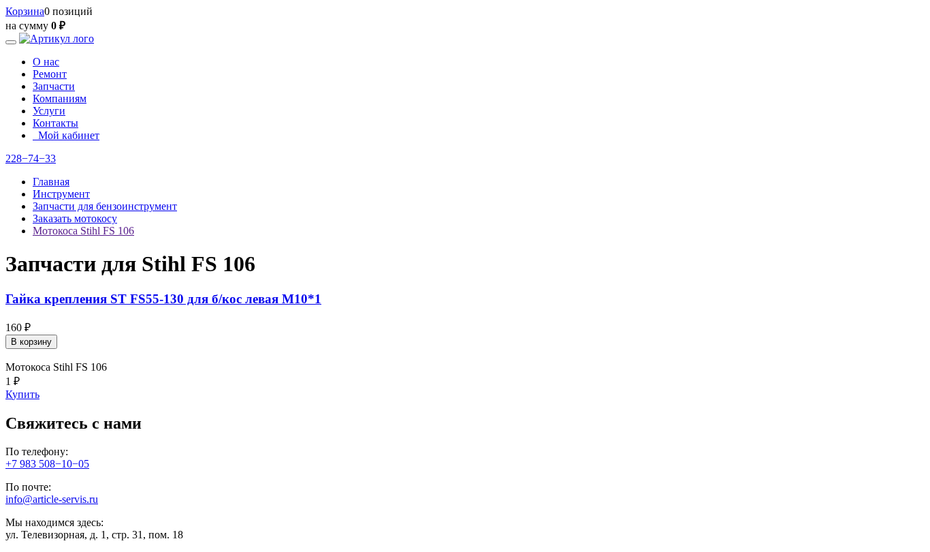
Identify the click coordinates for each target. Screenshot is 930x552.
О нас (46, 61)
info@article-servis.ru (51, 499)
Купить (22, 394)
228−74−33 (30, 158)
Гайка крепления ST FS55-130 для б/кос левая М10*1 (163, 299)
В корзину (31, 342)
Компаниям (59, 98)
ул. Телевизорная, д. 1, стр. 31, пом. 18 (94, 534)
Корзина (24, 11)
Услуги (49, 111)
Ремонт (50, 74)
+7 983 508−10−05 (47, 464)
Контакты (55, 123)
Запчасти (54, 86)
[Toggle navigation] (10, 42)
